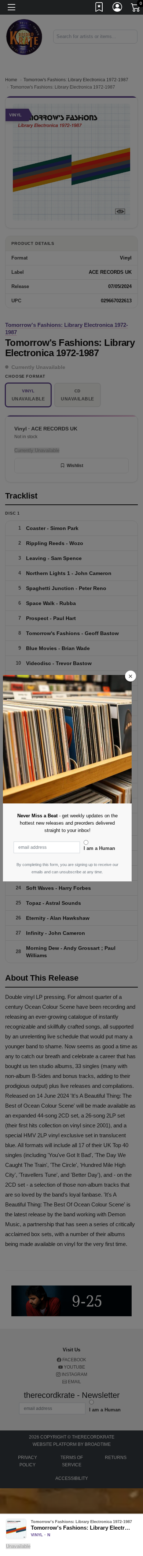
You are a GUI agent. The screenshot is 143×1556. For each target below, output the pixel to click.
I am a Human (99, 848)
